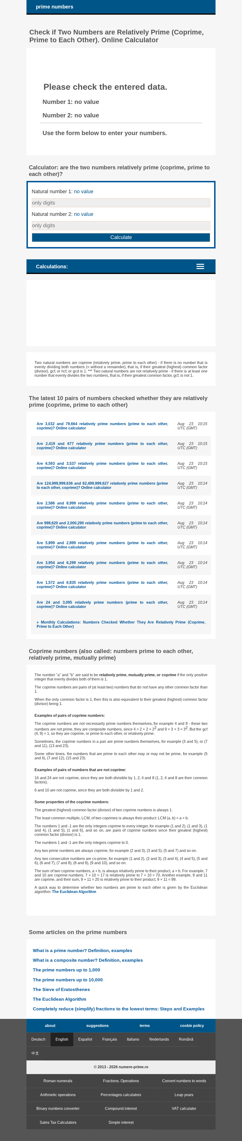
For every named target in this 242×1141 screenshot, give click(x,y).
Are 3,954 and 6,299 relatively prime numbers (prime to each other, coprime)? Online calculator (102, 565)
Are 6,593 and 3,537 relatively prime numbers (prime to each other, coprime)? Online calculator (102, 466)
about (50, 1026)
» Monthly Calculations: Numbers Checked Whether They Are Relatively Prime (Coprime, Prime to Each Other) (121, 624)
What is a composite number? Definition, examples (88, 960)
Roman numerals (57, 1081)
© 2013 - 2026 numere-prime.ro (121, 1067)
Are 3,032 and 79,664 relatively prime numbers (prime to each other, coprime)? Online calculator (102, 426)
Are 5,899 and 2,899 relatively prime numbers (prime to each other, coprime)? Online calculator (102, 545)
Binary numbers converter (57, 1109)
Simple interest (121, 1122)
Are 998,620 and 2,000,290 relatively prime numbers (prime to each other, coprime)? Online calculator (102, 525)
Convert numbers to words (184, 1081)
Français (109, 1039)
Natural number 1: (62, 191)
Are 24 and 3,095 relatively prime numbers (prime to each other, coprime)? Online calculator (102, 604)
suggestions (97, 1026)
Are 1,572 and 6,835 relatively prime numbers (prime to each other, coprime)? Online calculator (102, 585)
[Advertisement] (121, 313)
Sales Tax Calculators (58, 1122)
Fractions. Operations (121, 1081)
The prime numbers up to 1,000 (66, 969)
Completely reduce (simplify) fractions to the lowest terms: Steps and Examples (119, 1008)
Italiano (133, 1039)
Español (85, 1039)
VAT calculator (184, 1109)
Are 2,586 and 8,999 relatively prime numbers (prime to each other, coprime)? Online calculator (102, 505)
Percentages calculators (121, 1095)
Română (186, 1039)
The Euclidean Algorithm (74, 892)
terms (145, 1026)
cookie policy (192, 1026)
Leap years (184, 1095)
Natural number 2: (62, 214)
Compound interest (121, 1109)
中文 (35, 1053)
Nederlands (159, 1039)
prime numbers (54, 7)
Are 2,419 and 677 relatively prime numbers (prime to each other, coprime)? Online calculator (102, 446)
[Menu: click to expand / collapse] (203, 266)
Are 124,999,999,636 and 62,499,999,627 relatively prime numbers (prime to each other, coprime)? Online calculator (102, 485)
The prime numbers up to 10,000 (68, 979)
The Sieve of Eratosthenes (61, 989)
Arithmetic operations (58, 1095)
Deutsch (38, 1039)
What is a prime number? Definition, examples (82, 950)
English (62, 1039)
